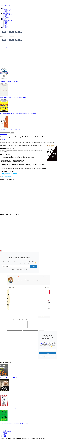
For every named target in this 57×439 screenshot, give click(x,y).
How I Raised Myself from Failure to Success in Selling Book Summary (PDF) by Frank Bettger (18, 113)
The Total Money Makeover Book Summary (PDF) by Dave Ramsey (13, 392)
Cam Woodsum (4, 139)
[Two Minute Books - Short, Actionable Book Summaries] (11, 43)
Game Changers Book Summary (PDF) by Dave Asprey (10, 377)
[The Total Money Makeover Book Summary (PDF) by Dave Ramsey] (4, 390)
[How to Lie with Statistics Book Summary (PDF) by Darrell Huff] (4, 405)
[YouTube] (48, 283)
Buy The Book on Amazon (6, 174)
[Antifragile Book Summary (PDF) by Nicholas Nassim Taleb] (4, 127)
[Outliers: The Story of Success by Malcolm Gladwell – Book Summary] (4, 95)
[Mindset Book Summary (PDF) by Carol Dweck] (4, 79)
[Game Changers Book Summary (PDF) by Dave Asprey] (4, 375)
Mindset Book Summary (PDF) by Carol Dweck (9, 81)
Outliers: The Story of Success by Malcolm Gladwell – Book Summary (13, 97)
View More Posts (46, 276)
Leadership (5, 134)
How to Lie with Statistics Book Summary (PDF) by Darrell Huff (12, 408)
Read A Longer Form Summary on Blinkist (9, 173)
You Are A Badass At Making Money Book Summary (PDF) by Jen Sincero (14, 423)
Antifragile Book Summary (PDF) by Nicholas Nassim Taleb (11, 129)
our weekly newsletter (23, 261)
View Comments (44, 316)
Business (1, 134)
